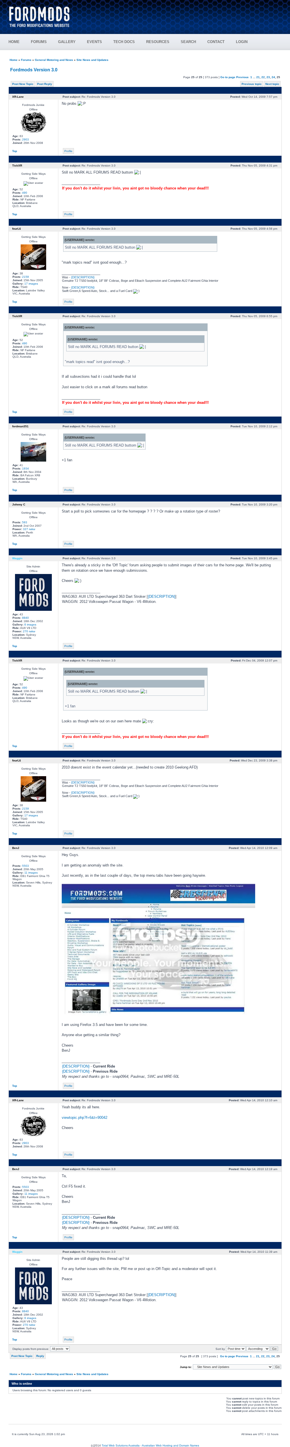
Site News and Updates (92, 59)
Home (14, 59)
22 (263, 77)
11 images (31, 872)
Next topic (272, 84)
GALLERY (67, 42)
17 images (31, 283)
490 (24, 192)
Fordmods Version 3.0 (33, 69)
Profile (68, 151)
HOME (14, 42)
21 (258, 77)
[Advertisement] (179, 14)
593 (24, 522)
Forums (26, 59)
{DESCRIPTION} (83, 277)
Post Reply (44, 84)
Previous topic (252, 84)
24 (273, 77)
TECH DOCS (124, 42)
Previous (242, 77)
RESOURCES (157, 42)
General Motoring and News (54, 59)
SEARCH (188, 42)
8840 (25, 617)
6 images (30, 624)
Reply (40, 1356)
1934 (25, 468)
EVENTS (94, 42)
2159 (25, 276)
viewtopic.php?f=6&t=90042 (84, 1117)
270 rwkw (29, 631)
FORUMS (39, 42)
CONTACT (216, 42)
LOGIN (242, 42)
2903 (25, 139)
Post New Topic (22, 84)
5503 (25, 865)
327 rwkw (29, 529)
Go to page (227, 77)
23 (268, 77)
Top (14, 151)
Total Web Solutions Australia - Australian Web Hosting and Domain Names (150, 1445)
